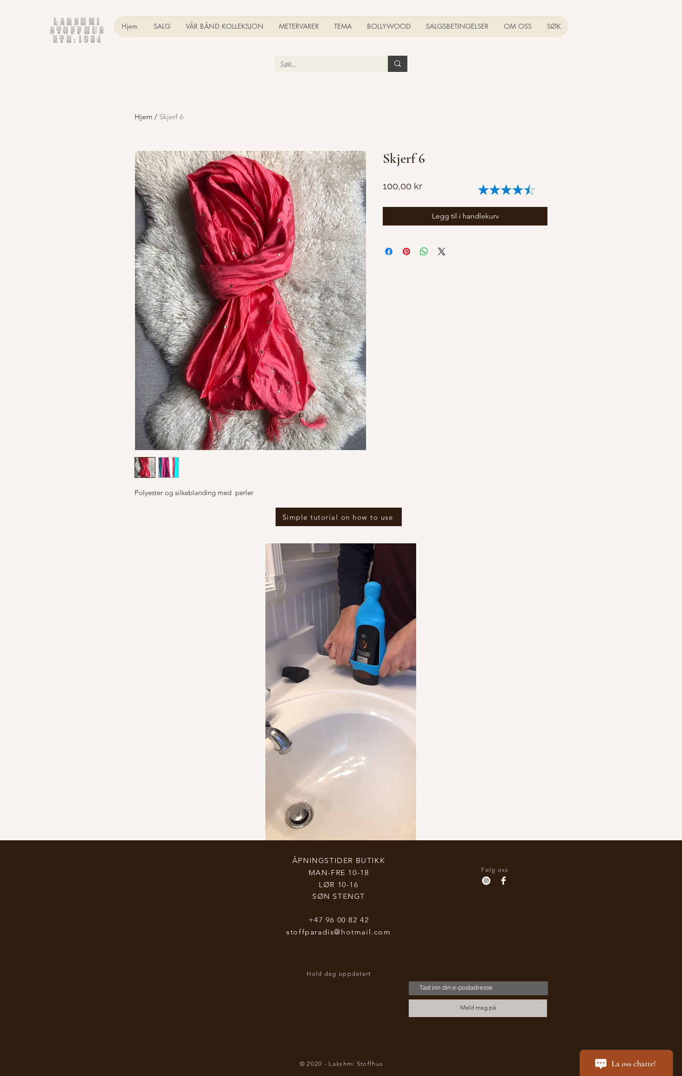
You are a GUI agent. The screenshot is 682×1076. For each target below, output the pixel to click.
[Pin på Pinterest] (406, 251)
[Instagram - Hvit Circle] (486, 880)
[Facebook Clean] (503, 880)
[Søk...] (397, 64)
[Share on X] (441, 251)
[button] (404, 830)
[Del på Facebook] (388, 251)
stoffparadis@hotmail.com (338, 932)
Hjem (144, 116)
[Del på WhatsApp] (424, 251)
